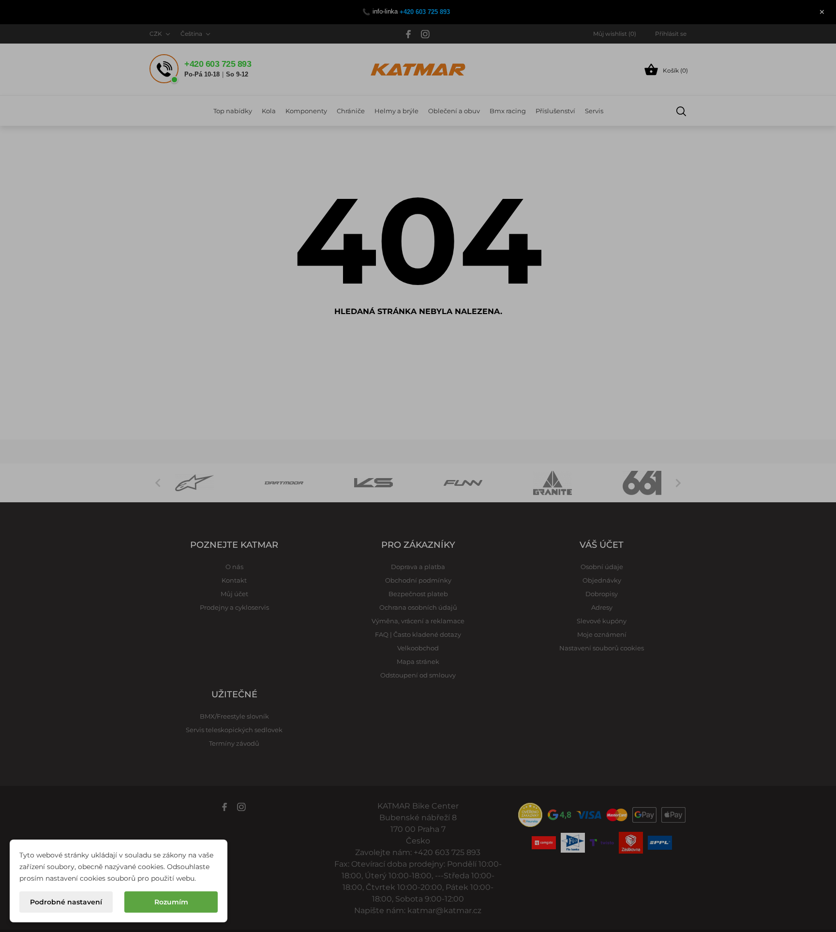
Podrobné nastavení (66, 902)
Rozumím (171, 902)
